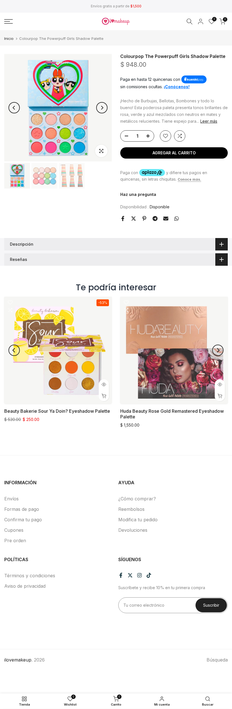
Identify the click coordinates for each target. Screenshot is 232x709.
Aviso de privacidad (25, 586)
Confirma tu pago (23, 519)
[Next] (102, 107)
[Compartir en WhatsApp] (176, 218)
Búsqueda (217, 660)
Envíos (11, 499)
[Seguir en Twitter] (130, 575)
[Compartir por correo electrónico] (165, 218)
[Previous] (14, 107)
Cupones (13, 530)
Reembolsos (131, 509)
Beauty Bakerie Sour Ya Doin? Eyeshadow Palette (57, 411)
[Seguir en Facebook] (120, 575)
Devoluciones (132, 530)
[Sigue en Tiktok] (148, 575)
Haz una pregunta (138, 194)
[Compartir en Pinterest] (144, 218)
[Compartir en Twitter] (133, 218)
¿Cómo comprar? (137, 499)
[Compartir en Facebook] (122, 218)
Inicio (9, 38)
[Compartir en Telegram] (155, 218)
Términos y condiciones (29, 575)
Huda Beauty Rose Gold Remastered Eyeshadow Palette (172, 414)
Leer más (208, 121)
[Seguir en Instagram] (139, 575)
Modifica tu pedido (138, 519)
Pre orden (15, 540)
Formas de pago (21, 509)
